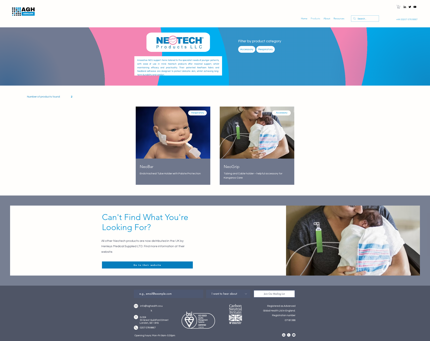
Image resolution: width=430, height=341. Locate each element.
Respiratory (265, 49)
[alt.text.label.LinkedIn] (404, 7)
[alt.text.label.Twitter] (410, 7)
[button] (399, 7)
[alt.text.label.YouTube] (415, 7)
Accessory (246, 49)
